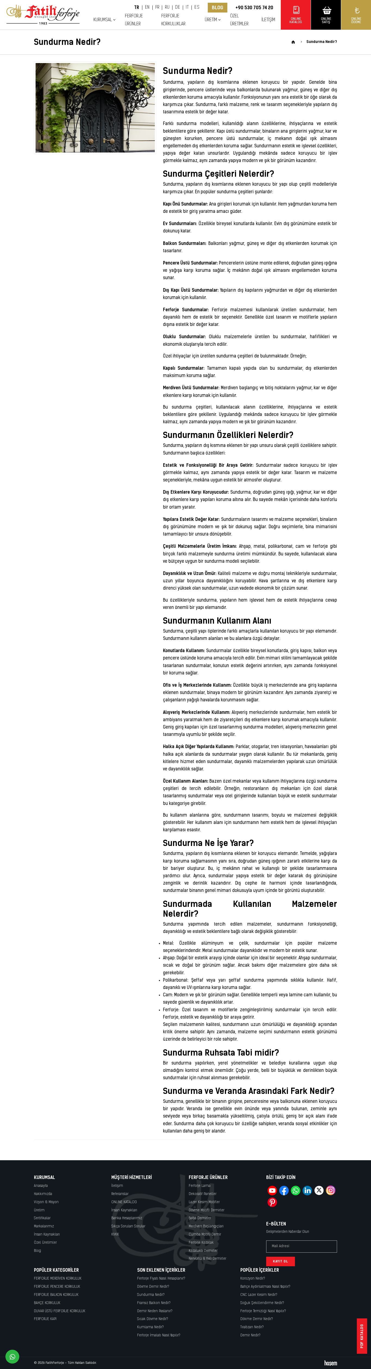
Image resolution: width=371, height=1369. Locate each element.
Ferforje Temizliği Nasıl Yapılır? (263, 1311)
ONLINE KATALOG (124, 1202)
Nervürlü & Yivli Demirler (207, 1259)
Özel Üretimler (239, 20)
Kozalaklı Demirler (203, 1251)
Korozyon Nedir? (252, 1279)
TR (136, 7)
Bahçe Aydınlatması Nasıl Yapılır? (265, 1287)
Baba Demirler (200, 1218)
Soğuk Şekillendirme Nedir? (262, 1303)
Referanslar (119, 1194)
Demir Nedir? (250, 1335)
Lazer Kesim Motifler (204, 1202)
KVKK (115, 1235)
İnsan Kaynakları (47, 1235)
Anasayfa (41, 1186)
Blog (217, 7)
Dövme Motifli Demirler (206, 1210)
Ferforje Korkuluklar (173, 20)
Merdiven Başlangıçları (206, 1226)
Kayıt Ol (280, 1261)
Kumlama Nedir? (150, 1327)
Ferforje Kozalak (201, 1243)
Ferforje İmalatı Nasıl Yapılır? (158, 1335)
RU (167, 7)
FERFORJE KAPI (45, 1319)
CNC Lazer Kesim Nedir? (258, 1295)
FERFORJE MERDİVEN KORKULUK (57, 1279)
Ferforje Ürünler (134, 20)
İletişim (268, 20)
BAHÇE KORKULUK (47, 1303)
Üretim (39, 1210)
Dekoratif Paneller (202, 1194)
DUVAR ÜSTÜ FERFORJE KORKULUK (59, 1311)
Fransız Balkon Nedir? (154, 1303)
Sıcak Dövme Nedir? (152, 1319)
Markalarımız (44, 1226)
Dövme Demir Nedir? (153, 1287)
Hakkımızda (43, 1194)
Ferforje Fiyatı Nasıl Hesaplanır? (161, 1279)
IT (187, 7)
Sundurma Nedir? (151, 1295)
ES (196, 7)
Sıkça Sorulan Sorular (128, 1226)
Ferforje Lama (199, 1186)
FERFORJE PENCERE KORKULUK (57, 1287)
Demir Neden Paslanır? (154, 1311)
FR (157, 7)
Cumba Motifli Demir (205, 1235)
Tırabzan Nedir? (252, 1327)
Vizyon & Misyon (46, 1202)
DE (177, 7)
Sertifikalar (42, 1218)
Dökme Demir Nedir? (256, 1319)
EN (147, 7)
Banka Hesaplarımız (126, 1218)
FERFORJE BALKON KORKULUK (56, 1295)
